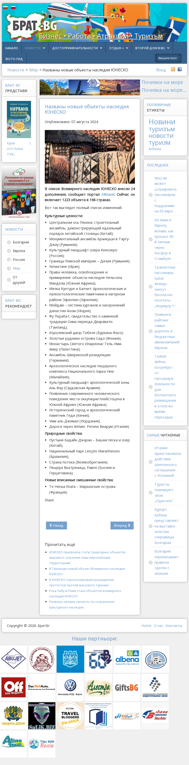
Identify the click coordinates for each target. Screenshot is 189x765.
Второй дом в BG (150, 48)
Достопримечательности (75, 48)
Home (146, 625)
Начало (11, 48)
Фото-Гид (14, 59)
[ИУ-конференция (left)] (19, 192)
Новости (33, 48)
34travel (107, 194)
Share (49, 500)
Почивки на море (162, 82)
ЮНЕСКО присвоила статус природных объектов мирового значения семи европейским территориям (87, 557)
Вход (161, 70)
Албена (155, 148)
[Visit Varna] (90, 87)
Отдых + (116, 48)
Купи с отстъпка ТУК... (19, 149)
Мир (16, 268)
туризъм (162, 128)
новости (161, 135)
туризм (160, 142)
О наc (158, 625)
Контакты (174, 625)
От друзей (19, 280)
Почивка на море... (164, 90)
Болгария (21, 242)
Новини (162, 121)
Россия (19, 259)
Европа (19, 250)
